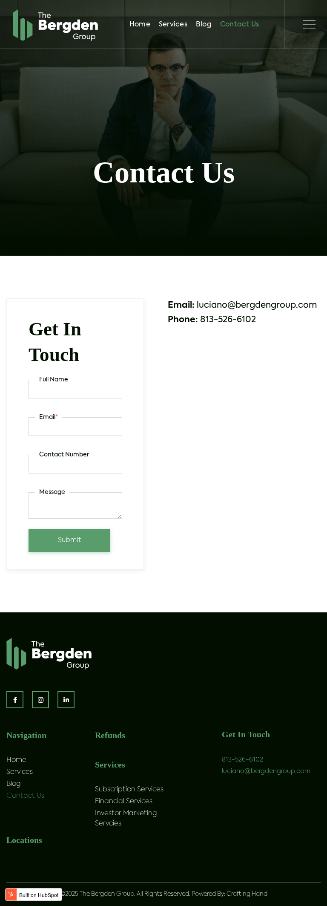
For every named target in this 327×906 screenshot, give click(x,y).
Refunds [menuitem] (110, 735)
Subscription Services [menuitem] (129, 789)
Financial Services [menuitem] (123, 801)
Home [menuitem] (139, 24)
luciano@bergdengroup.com (266, 771)
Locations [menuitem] (24, 840)
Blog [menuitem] (204, 24)
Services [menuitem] (173, 24)
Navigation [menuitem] (26, 735)
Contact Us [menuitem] (239, 24)
